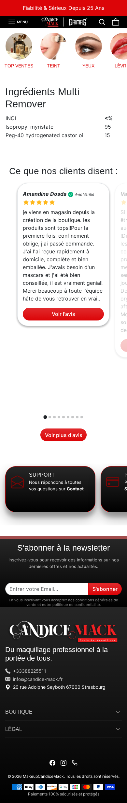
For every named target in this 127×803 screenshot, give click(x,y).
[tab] (45, 417)
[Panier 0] (115, 22)
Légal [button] (13, 729)
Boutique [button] (19, 712)
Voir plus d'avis (63, 435)
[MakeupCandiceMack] (63, 21)
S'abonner (105, 589)
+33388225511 (29, 671)
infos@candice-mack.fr (38, 679)
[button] (18, 22)
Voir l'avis (63, 314)
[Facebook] (52, 762)
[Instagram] (63, 762)
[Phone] (74, 762)
